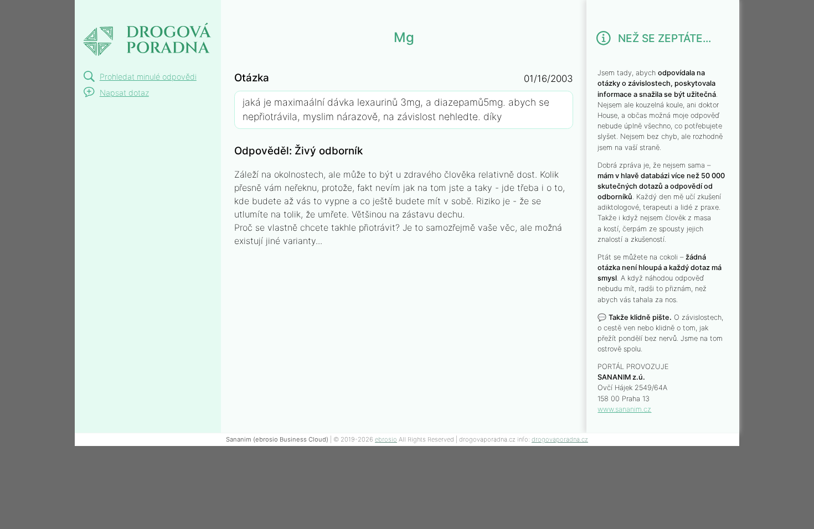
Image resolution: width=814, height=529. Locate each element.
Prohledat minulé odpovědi (148, 76)
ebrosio (386, 439)
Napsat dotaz (124, 92)
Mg (88, 13)
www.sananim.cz (624, 409)
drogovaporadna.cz (560, 439)
